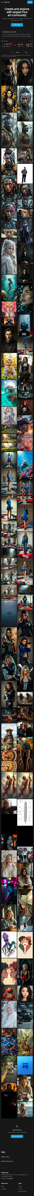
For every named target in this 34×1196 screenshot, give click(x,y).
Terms (20, 1186)
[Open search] (12, 52)
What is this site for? (7, 1161)
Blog (2, 1186)
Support (3, 1189)
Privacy (20, 1189)
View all (31, 41)
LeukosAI (10, 1178)
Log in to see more (17, 1136)
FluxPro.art (7, 2)
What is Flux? (5, 1157)
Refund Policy (22, 1191)
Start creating (17, 24)
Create (30, 2)
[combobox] (19, 52)
